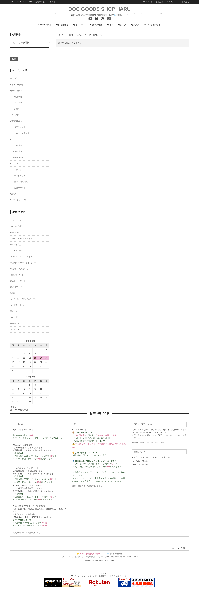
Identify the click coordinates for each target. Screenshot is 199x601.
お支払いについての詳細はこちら (27, 533)
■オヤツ (110, 25)
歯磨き (13, 293)
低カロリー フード (17, 281)
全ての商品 (14, 78)
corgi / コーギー (16, 220)
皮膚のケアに (15, 323)
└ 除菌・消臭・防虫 (20, 182)
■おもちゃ (135, 25)
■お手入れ (122, 25)
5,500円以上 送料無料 (83, 15)
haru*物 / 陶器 (16, 226)
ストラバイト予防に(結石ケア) (23, 299)
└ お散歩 (16, 109)
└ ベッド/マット (19, 103)
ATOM (136, 556)
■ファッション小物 (152, 25)
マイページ (148, 2)
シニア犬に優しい (17, 305)
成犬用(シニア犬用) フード (21, 269)
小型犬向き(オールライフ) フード (24, 263)
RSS (129, 556)
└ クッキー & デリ (20, 157)
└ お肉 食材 (17, 151)
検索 (14, 58)
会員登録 (159, 2)
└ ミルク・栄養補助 (20, 133)
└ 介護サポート (18, 188)
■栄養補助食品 (96, 25)
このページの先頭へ (178, 548)
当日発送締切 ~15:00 (105, 15)
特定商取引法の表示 (94, 556)
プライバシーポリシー (115, 556)
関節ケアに (14, 311)
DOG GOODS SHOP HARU (99, 9)
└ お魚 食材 (17, 145)
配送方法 (79, 556)
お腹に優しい (15, 317)
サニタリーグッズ (17, 329)
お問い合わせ (142, 464)
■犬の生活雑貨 (62, 25)
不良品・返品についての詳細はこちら (148, 442)
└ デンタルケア (18, 176)
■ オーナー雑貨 (44, 25)
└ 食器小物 (17, 97)
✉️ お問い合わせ (121, 15)
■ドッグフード (79, 25)
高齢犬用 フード (17, 275)
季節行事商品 (15, 244)
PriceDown (14, 232)
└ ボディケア (18, 169)
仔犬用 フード (16, 287)
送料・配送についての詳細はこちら (87, 486)
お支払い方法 (66, 556)
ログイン (170, 2)
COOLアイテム (16, 251)
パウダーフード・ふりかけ (21, 257)
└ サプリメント (18, 127)
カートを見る (183, 2)
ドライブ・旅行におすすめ (21, 238)
